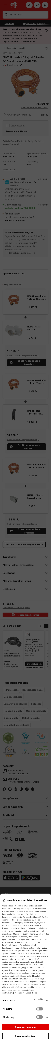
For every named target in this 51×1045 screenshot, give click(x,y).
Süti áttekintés (31, 993)
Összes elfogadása (25, 1027)
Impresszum (19, 993)
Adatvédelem (7, 993)
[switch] (39, 1008)
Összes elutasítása (25, 1036)
